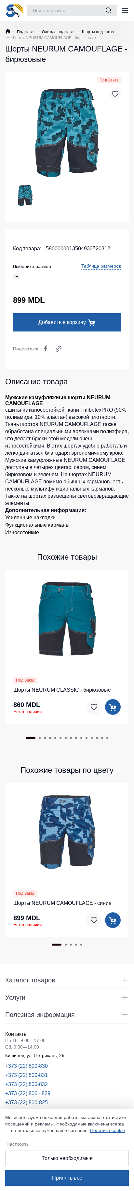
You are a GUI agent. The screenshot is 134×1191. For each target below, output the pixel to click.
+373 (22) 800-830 (26, 1066)
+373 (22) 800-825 (26, 1102)
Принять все (67, 1178)
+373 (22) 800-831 (26, 1075)
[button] (67, 618)
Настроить (18, 1144)
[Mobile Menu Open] (125, 10)
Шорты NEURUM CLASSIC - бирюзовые (62, 690)
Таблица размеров (101, 266)
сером (81, 467)
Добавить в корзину (62, 322)
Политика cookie (107, 1130)
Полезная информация (40, 1014)
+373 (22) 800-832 (26, 1084)
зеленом (48, 474)
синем (98, 467)
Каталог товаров (30, 980)
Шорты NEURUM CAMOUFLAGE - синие (62, 903)
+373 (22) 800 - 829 (27, 1093)
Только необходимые (67, 1158)
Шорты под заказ (97, 32)
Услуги (15, 997)
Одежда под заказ (58, 32)
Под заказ (25, 32)
